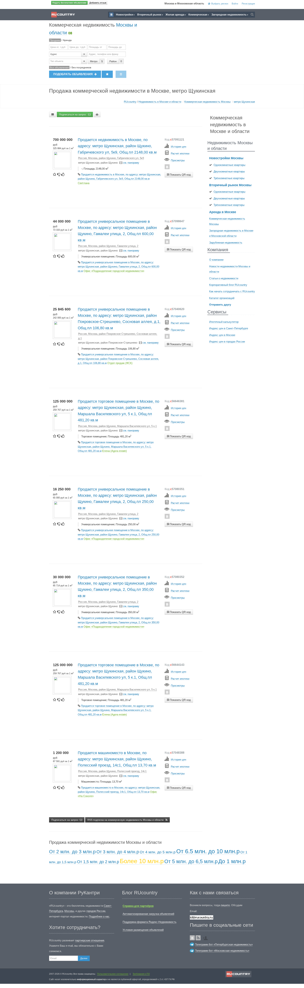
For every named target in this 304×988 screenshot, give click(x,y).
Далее (83, 958)
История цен (178, 146)
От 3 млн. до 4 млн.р (117, 851)
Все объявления (59, 67)
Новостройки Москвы (226, 158)
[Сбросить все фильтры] (121, 74)
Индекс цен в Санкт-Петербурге (228, 328)
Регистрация (248, 3)
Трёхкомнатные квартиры (229, 178)
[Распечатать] (97, 114)
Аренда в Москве (222, 212)
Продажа (55, 40)
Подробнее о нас (99, 916)
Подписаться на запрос (73, 114)
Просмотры (178, 160)
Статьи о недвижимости (223, 278)
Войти (235, 3)
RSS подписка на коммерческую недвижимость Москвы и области (125, 819)
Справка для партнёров (138, 905)
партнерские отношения (89, 940)
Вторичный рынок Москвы (230, 185)
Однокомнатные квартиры (229, 164)
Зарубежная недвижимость (225, 242)
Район (113, 61)
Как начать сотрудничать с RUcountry (232, 291)
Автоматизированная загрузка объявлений (148, 913)
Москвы (69, 910)
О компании (216, 259)
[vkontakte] (167, 166)
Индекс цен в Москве (222, 335)
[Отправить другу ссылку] (206, 937)
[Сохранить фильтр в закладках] (107, 74)
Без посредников (81, 67)
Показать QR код (180, 174)
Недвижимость (159, 101)
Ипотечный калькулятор (224, 321)
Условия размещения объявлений (143, 929)
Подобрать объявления (73, 74)
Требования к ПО (141, 974)
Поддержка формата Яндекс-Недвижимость (149, 921)
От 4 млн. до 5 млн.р (158, 852)
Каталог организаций (221, 298)
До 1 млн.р (232, 861)
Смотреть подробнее (179, 181)
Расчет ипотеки (180, 153)
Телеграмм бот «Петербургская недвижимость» (224, 944)
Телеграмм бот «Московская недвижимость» (222, 950)
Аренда (67, 40)
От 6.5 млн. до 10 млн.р (208, 851)
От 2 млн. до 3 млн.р (72, 851)
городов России (95, 910)
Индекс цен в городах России (227, 341)
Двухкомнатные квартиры (229, 171)
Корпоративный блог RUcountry (228, 284)
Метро (93, 61)
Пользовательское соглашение (112, 974)
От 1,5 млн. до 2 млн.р (98, 861)
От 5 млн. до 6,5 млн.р (191, 861)
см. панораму (131, 162)
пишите (225, 905)
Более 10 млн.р (142, 861)
